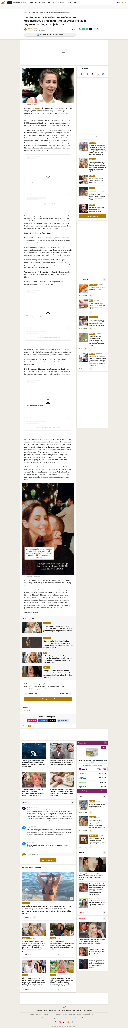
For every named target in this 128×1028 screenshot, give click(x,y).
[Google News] (103, 74)
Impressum (45, 1018)
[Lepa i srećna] (65, 1014)
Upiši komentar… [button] (33, 854)
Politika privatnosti (70, 1018)
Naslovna (27, 12)
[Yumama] (86, 1014)
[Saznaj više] (104, 852)
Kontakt (58, 1018)
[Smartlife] (72, 1014)
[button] (74, 29)
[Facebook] (81, 74)
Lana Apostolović (32, 28)
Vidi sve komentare (48, 860)
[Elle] (52, 1014)
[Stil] (3, 2)
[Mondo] (39, 1014)
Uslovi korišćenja (81, 1018)
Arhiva (62, 1018)
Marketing (52, 1018)
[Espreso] (46, 1014)
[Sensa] (79, 1014)
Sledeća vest (64, 693)
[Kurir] (32, 1014)
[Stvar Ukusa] (95, 1014)
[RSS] (97, 74)
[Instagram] (86, 74)
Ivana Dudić (34, 108)
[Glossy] (58, 1014)
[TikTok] (92, 74)
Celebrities (35, 12)
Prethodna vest (32, 693)
